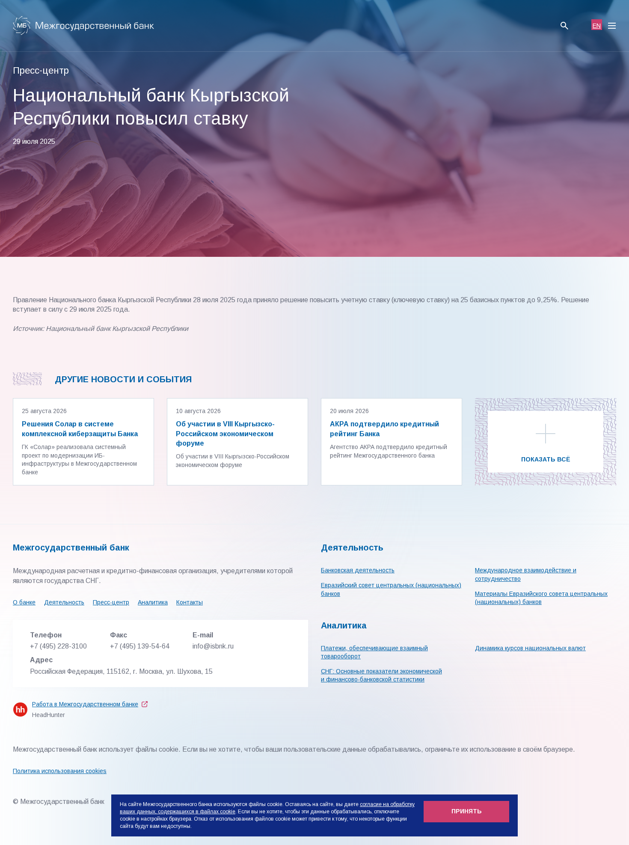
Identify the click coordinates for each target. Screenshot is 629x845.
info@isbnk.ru (213, 646)
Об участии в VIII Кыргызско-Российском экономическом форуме (225, 433)
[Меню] (611, 25)
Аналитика (153, 602)
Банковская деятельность (358, 570)
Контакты (189, 602)
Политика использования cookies (60, 771)
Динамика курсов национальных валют (530, 648)
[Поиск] (564, 25)
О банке (24, 602)
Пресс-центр (111, 602)
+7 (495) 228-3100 (58, 646)
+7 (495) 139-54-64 (139, 646)
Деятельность (64, 602)
